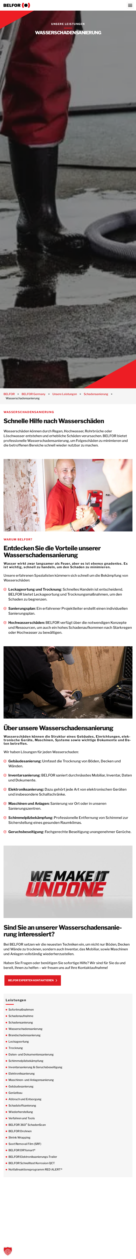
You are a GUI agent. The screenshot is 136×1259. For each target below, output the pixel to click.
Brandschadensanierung (24, 1035)
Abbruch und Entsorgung (24, 1099)
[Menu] (130, 5)
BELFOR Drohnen (20, 1131)
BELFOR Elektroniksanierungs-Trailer (32, 1156)
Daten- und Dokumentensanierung (31, 1054)
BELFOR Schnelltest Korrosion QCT (31, 1163)
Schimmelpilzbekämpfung (25, 1061)
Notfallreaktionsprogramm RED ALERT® (35, 1169)
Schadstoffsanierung (22, 1105)
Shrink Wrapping (19, 1137)
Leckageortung (18, 1041)
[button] (8, 1251)
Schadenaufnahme (20, 1016)
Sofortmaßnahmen (21, 1009)
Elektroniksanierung (21, 1073)
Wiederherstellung (20, 1112)
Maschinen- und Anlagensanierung (31, 1080)
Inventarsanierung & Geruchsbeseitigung (35, 1067)
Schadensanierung (20, 1022)
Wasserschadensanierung (25, 1029)
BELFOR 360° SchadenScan (27, 1124)
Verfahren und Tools (21, 1118)
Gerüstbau (15, 1093)
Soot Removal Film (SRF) (24, 1144)
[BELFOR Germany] (68, 5)
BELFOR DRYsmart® (21, 1150)
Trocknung (15, 1048)
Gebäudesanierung (20, 1086)
